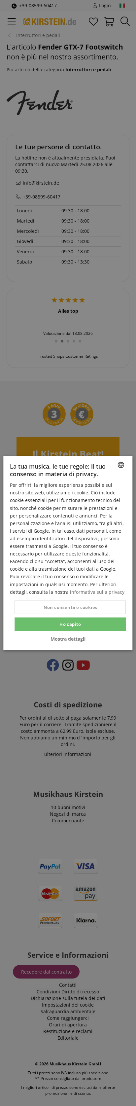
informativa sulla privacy (97, 592)
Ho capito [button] (70, 624)
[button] (68, 639)
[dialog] (68, 553)
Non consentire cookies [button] (70, 607)
